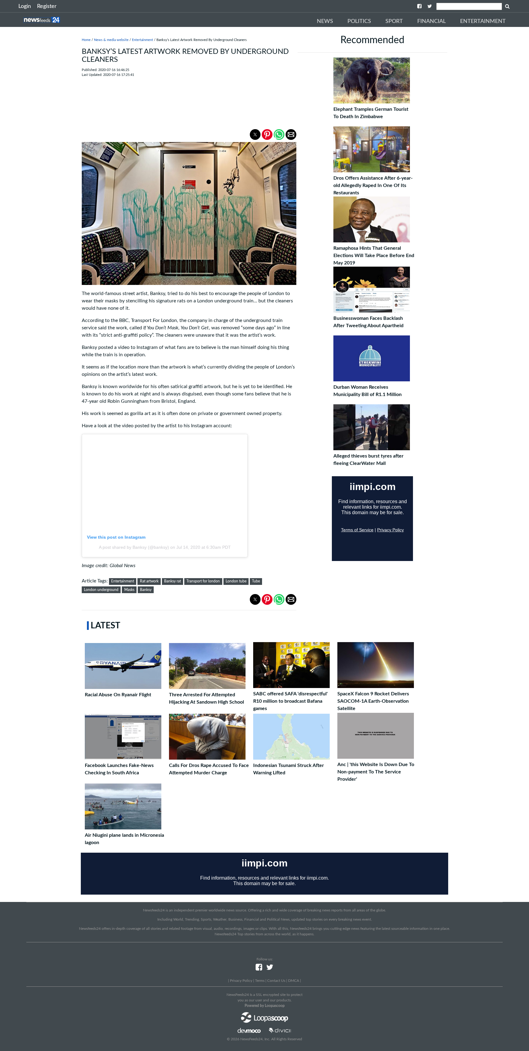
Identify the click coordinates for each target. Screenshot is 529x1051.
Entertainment (483, 21)
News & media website (111, 40)
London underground (101, 590)
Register (47, 6)
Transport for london (203, 581)
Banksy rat (172, 581)
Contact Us (276, 980)
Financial (431, 21)
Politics (359, 21)
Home (86, 40)
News (325, 21)
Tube (256, 581)
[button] (255, 134)
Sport (394, 21)
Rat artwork (149, 581)
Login (24, 6)
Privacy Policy (241, 980)
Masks (129, 590)
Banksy (146, 590)
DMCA (293, 980)
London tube (236, 581)
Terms (259, 980)
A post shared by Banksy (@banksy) (134, 547)
